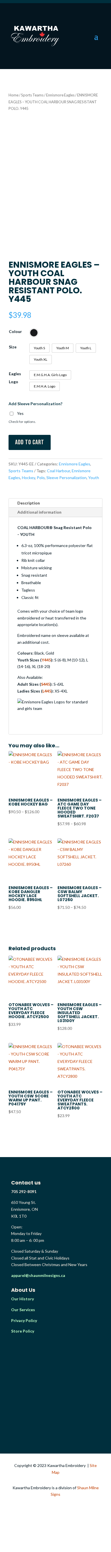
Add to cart (29, 442)
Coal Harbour (58, 470)
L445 (46, 691)
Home (13, 95)
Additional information (39, 512)
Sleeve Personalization (66, 477)
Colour (15, 331)
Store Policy (22, 1331)
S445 (45, 684)
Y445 (46, 659)
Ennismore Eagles (60, 95)
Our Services (23, 1309)
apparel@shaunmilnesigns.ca (38, 1275)
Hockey (28, 477)
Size (13, 346)
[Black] (34, 332)
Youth (93, 477)
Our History (22, 1298)
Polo (41, 477)
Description (28, 502)
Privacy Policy (24, 1320)
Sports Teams (32, 95)
